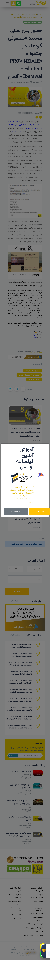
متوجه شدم (15, 511)
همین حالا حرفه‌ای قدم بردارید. (24, 500)
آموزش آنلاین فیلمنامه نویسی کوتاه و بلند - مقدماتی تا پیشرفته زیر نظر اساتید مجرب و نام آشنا (22, 491)
